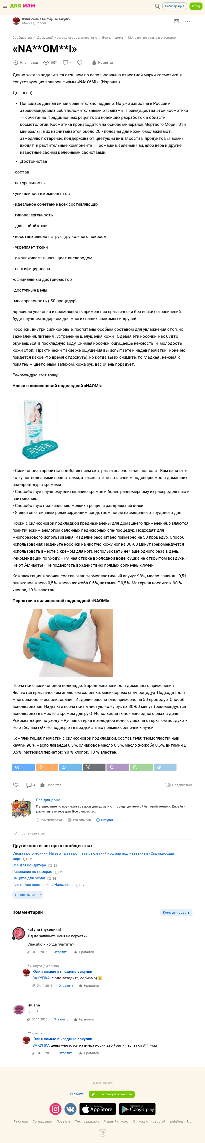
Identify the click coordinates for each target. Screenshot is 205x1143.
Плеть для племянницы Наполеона (43, 884)
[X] (94, 767)
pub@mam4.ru (181, 1121)
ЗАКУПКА (41, 978)
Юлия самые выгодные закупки (62, 971)
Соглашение (42, 1121)
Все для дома (112, 37)
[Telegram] (165, 767)
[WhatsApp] (141, 767)
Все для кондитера (29, 865)
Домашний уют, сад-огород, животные (67, 37)
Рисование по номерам (32, 871)
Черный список (116, 1121)
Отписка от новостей (149, 1121)
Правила (63, 1121)
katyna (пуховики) (44, 929)
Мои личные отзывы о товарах (152, 37)
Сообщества (22, 37)
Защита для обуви (28, 878)
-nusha (34, 1005)
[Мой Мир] (70, 767)
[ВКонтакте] (23, 767)
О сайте (77, 1094)
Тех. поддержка (87, 1121)
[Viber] (117, 767)
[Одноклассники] (47, 767)
